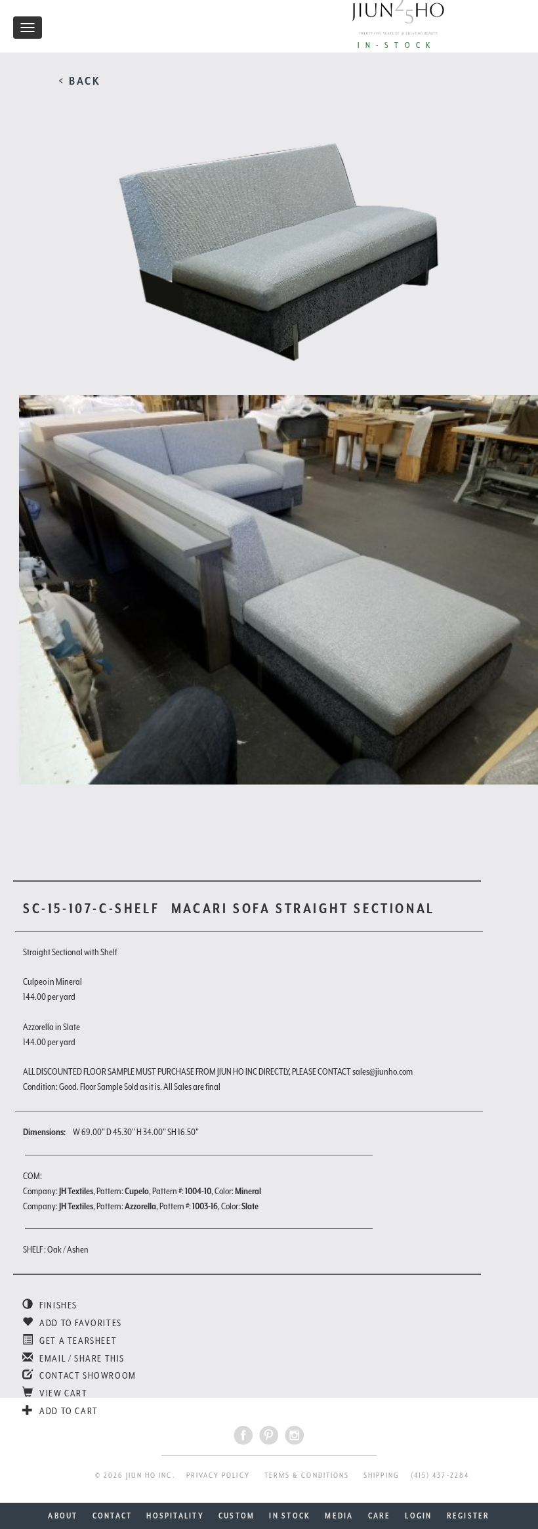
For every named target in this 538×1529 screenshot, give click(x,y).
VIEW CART (62, 1393)
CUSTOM (236, 1515)
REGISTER (468, 1515)
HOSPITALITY (175, 1515)
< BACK (79, 80)
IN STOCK (289, 1515)
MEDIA (339, 1515)
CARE (379, 1515)
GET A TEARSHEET (77, 1340)
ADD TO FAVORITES (79, 1323)
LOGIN (418, 1515)
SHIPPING (381, 1475)
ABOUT (62, 1515)
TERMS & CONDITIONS (306, 1475)
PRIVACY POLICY (218, 1475)
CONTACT (113, 1515)
